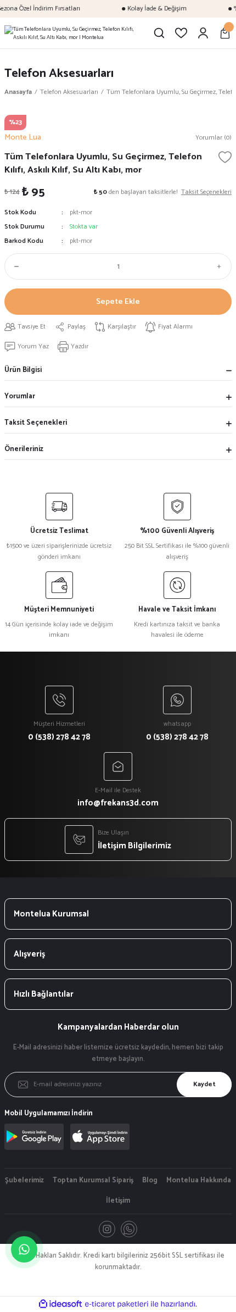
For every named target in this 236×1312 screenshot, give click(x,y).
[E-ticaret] (117, 1304)
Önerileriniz (23, 449)
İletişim (118, 1201)
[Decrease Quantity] (14, 266)
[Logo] (74, 33)
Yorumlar (19, 396)
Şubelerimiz (24, 1180)
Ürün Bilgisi (23, 370)
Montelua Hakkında (198, 1180)
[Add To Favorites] (225, 157)
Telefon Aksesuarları (59, 73)
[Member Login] (203, 33)
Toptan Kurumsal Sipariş (93, 1180)
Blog (150, 1180)
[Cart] (225, 33)
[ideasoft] (60, 1304)
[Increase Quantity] (222, 266)
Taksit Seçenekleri (35, 423)
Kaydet (204, 1084)
